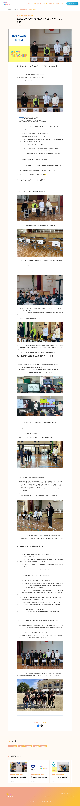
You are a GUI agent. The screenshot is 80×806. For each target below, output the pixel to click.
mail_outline (62, 3)
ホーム (38, 793)
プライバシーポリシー (32, 801)
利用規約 (39, 801)
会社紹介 (58, 3)
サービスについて (45, 793)
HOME (9, 9)
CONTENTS (15, 9)
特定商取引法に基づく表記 (46, 801)
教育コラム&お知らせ (42, 3)
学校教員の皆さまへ (55, 793)
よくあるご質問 (51, 3)
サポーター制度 (57, 796)
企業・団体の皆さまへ (66, 793)
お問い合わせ (65, 796)
